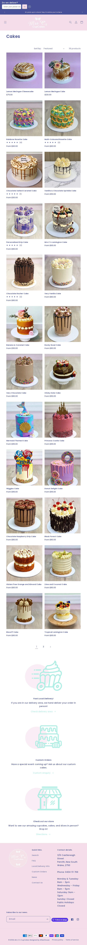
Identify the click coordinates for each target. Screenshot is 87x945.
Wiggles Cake (12, 489)
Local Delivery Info (41, 866)
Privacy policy (57, 940)
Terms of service (72, 940)
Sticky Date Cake (53, 393)
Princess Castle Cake (54, 441)
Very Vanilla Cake (53, 294)
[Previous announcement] (4, 12)
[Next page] (50, 647)
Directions (41, 834)
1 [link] (36, 646)
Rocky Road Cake (53, 345)
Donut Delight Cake (54, 489)
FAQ (34, 860)
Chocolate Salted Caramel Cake (21, 191)
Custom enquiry (41, 773)
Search (35, 855)
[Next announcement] (82, 12)
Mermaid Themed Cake (17, 441)
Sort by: (37, 48)
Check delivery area (42, 711)
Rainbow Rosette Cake (16, 139)
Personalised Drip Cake (17, 242)
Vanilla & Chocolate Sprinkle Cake (60, 191)
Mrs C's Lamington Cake (56, 242)
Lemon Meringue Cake (55, 91)
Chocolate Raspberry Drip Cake (21, 536)
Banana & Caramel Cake (17, 345)
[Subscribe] (47, 919)
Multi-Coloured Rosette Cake (58, 139)
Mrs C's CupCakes (22, 940)
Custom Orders (39, 871)
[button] (29, 6)
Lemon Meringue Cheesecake (20, 91)
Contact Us (37, 882)
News (34, 877)
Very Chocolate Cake (16, 393)
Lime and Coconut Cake (56, 584)
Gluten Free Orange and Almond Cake (23, 584)
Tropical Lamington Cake (56, 632)
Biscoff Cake (12, 632)
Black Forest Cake (53, 536)
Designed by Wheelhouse (40, 940)
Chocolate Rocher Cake (17, 294)
